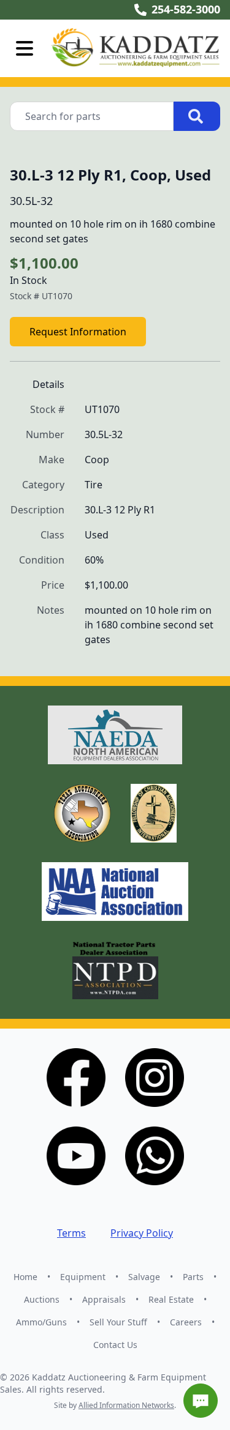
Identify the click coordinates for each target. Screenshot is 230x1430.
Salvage (144, 1277)
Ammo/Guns (41, 1322)
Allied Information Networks (126, 1405)
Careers (186, 1322)
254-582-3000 (185, 9)
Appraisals (104, 1299)
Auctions (41, 1299)
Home (25, 1277)
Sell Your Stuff (118, 1322)
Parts (193, 1277)
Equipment (82, 1277)
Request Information (77, 331)
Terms (71, 1233)
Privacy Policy (141, 1233)
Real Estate (171, 1299)
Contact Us (115, 1344)
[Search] (197, 116)
